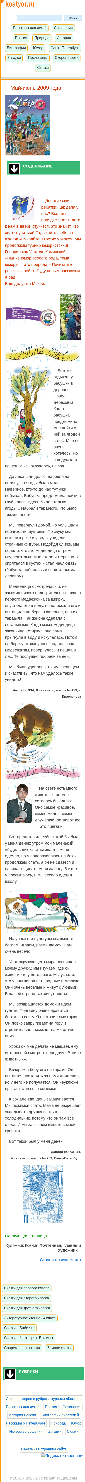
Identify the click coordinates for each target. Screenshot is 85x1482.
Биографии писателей (60, 1415)
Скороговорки (66, 57)
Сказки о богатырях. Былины (28, 1338)
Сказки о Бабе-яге (19, 1328)
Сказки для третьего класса (27, 1308)
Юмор (38, 48)
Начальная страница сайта (44, 1449)
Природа (41, 38)
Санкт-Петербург (65, 48)
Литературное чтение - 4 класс (30, 1318)
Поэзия (21, 38)
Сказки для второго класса (26, 1298)
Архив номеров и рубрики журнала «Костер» (44, 1399)
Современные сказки (22, 1348)
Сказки (43, 67)
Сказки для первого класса (26, 1288)
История (64, 38)
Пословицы (38, 57)
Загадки (14, 57)
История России (22, 1415)
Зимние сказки (59, 1348)
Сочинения (63, 28)
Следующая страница (26, 1236)
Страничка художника (60, 1259)
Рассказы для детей (29, 28)
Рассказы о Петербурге (25, 1423)
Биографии (16, 48)
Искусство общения (26, 1431)
